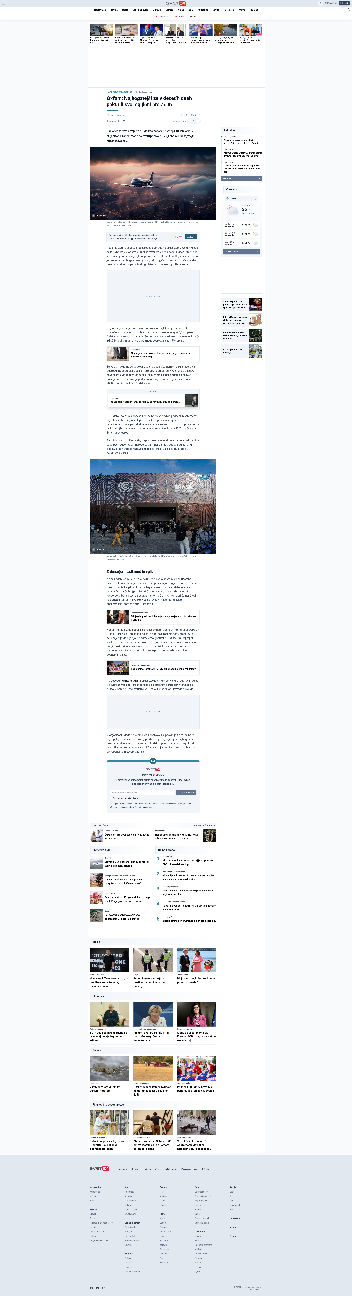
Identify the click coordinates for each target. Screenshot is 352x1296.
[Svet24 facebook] (91, 1288)
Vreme (230, 189)
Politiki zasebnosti (144, 807)
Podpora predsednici (171, 887)
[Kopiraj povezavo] (123, 121)
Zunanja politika (169, 917)
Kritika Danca (110, 893)
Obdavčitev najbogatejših (140, 665)
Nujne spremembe (97, 975)
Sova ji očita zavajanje (185, 1029)
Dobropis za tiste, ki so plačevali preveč (120, 876)
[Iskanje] (349, 9)
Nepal (107, 911)
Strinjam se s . (127, 798)
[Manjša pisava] (189, 121)
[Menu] (4, 3)
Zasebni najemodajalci (142, 1137)
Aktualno (229, 130)
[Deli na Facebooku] (118, 121)
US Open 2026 (168, 856)
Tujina (96, 941)
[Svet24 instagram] (103, 1288)
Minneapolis (160, 831)
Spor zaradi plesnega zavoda (174, 902)
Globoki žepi (135, 349)
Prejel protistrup (96, 1083)
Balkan (97, 1050)
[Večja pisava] (198, 121)
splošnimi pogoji (132, 798)
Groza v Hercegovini (141, 1083)
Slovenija (114, 398)
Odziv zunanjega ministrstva (174, 872)
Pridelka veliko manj (97, 1137)
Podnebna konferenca (139, 613)
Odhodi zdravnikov (112, 831)
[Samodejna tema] (320, 3)
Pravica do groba (183, 1083)
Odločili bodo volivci (184, 1137)
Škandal (108, 858)
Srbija (135, 975)
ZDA (231, 162)
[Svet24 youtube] (97, 1288)
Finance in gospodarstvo (108, 1104)
